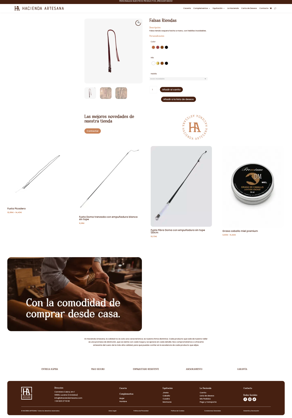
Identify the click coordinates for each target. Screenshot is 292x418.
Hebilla (154, 73)
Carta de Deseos (249, 8)
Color (153, 41)
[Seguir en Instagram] (250, 399)
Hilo (152, 57)
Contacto (264, 8)
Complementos (200, 8)
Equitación (218, 8)
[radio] (153, 47)
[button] (139, 22)
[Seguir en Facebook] (245, 399)
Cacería (187, 8)
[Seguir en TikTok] (254, 399)
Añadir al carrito (171, 89)
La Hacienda (233, 8)
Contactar (93, 131)
